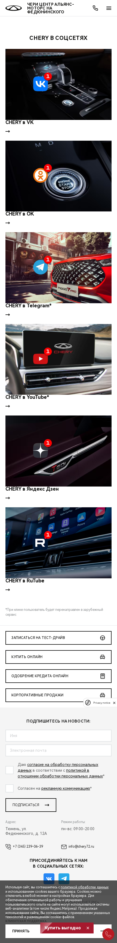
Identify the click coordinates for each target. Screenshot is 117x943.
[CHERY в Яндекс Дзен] (58, 451)
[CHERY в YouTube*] (58, 359)
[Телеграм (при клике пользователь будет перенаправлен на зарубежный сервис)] (64, 878)
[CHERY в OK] (58, 176)
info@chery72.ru (81, 846)
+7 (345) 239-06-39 (28, 846)
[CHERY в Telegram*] (58, 267)
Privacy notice (101, 702)
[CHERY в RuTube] (58, 542)
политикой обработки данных (85, 887)
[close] (114, 703)
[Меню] (109, 8)
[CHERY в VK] (58, 84)
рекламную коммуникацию (65, 788)
